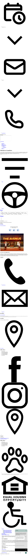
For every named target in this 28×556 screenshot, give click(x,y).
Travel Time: (1, 223)
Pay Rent (4, 146)
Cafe (8, 212)
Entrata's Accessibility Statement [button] (5, 534)
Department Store (18, 212)
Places (1, 210)
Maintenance (4, 147)
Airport (2, 212)
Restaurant (25, 213)
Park (22, 213)
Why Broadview (4, 144)
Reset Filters (1, 224)
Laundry (7, 213)
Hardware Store (3, 213)
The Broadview (2, 141)
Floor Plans (3, 143)
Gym (25, 212)
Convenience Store (12, 212)
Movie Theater (19, 213)
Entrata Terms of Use (4, 552)
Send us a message (4, 549)
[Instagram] (15, 408)
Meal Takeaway (15, 213)
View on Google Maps (3, 225)
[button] (15, 472)
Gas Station (22, 212)
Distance (2, 216)
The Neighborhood (4, 145)
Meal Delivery (10, 213)
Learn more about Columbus (14, 232)
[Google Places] (15, 434)
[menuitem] (15, 143)
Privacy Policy (3, 533)
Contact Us (3, 148)
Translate (3, 528)
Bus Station (5, 212)
